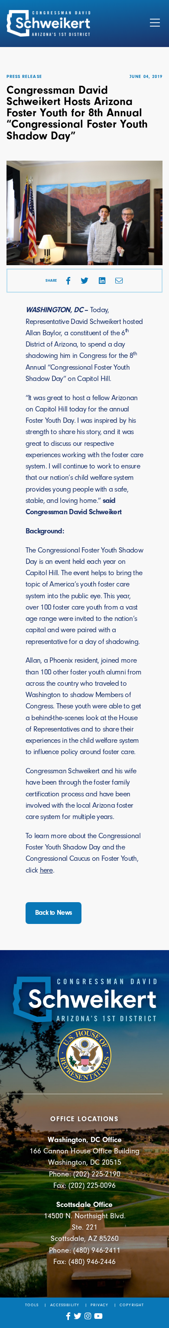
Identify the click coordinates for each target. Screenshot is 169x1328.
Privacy (99, 1305)
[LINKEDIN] (102, 280)
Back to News (53, 913)
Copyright (131, 1305)
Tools (32, 1305)
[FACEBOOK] (68, 280)
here (46, 870)
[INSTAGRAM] (87, 1316)
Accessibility (64, 1305)
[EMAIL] (119, 280)
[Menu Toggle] (154, 23)
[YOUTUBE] (98, 1316)
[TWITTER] (84, 280)
